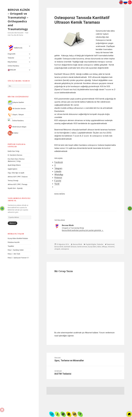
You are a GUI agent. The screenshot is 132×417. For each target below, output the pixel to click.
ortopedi (57, 249)
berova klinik (58, 247)
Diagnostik (11, 54)
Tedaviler (11, 58)
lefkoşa (104, 247)
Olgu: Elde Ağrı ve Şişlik (16, 173)
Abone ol (12, 223)
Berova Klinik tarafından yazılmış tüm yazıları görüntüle (81, 230)
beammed (110, 244)
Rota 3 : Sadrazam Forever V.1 (18, 258)
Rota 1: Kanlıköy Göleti (16, 250)
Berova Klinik (77, 244)
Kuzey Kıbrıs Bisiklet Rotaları (18, 238)
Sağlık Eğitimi (12, 169)
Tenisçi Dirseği (13, 180)
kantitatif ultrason (70, 247)
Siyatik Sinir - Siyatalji (15, 188)
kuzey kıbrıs (92, 247)
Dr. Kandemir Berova (15, 155)
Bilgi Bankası (12, 62)
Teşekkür (11, 246)
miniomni (111, 247)
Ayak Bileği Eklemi (14, 165)
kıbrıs (99, 247)
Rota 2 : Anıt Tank (14, 254)
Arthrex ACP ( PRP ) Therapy (17, 184)
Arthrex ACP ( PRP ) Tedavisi (18, 177)
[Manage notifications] (2, 410)
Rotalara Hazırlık (13, 242)
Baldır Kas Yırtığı (13, 151)
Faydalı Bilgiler (91, 244)
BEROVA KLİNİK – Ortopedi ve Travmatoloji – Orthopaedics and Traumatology (19, 19)
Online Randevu (13, 66)
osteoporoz (65, 249)
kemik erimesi (82, 247)
